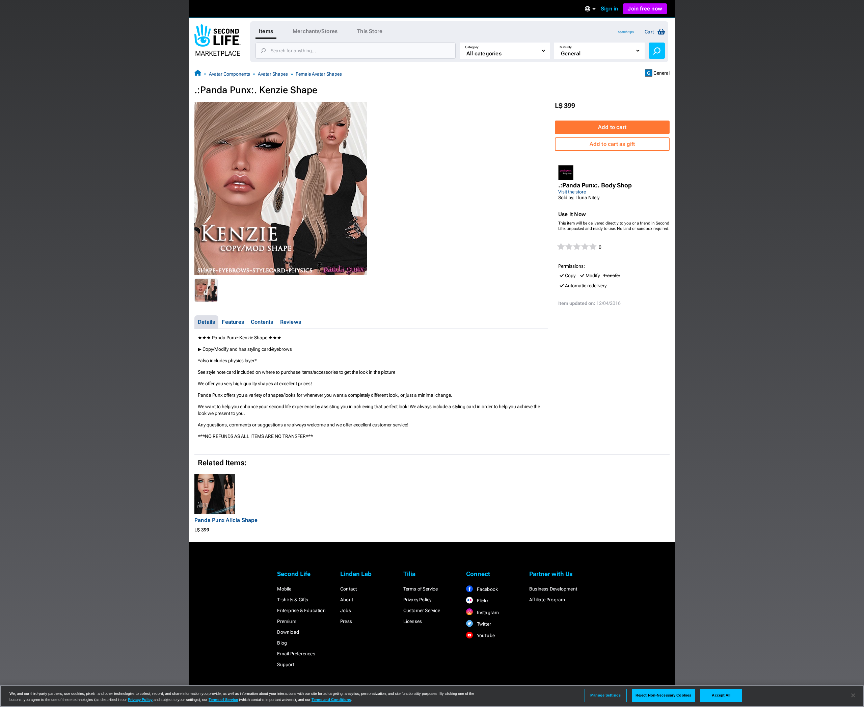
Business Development (553, 589)
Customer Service (421, 610)
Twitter (483, 624)
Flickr (482, 600)
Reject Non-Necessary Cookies (663, 695)
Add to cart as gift (612, 144)
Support (285, 664)
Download (288, 632)
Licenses (412, 621)
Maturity (566, 47)
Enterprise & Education (301, 610)
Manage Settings (605, 695)
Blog (282, 643)
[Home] (197, 74)
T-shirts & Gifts (292, 599)
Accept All (721, 695)
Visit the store (572, 191)
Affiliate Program (547, 599)
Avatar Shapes (273, 74)
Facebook (487, 589)
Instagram (487, 612)
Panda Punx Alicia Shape (226, 520)
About (346, 599)
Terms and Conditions (331, 700)
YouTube (485, 635)
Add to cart (612, 127)
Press (346, 621)
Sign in (609, 8)
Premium (286, 621)
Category (472, 47)
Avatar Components (229, 74)
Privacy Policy (417, 599)
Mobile (284, 589)
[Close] (853, 695)
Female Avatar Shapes (319, 74)
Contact (348, 589)
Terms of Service (420, 589)
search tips (626, 32)
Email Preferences (296, 653)
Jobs (345, 610)
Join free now (645, 8)
